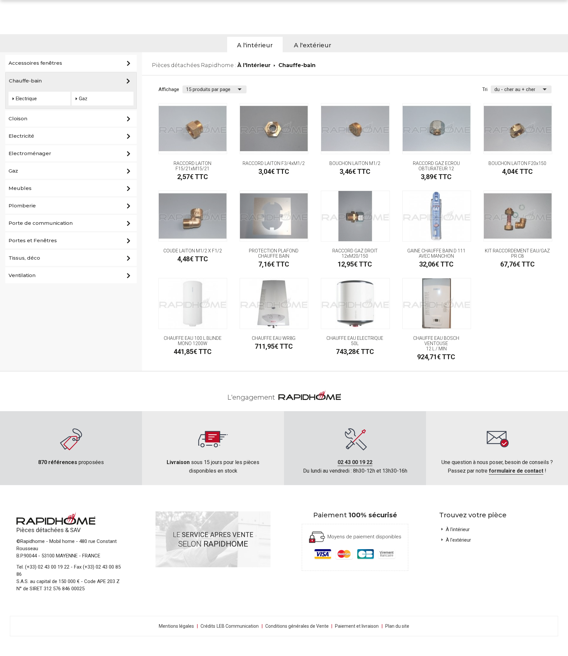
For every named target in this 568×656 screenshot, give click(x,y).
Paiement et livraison (357, 626)
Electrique (26, 99)
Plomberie (22, 205)
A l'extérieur (312, 45)
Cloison (18, 118)
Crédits (208, 626)
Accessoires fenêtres (35, 63)
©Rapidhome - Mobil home (45, 541)
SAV (75, 530)
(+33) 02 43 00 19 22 (47, 567)
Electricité (21, 136)
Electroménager (30, 153)
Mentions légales (176, 626)
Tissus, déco (24, 258)
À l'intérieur (458, 529)
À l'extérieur (458, 540)
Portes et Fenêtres (33, 240)
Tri (484, 89)
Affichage (168, 89)
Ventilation (22, 275)
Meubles (20, 188)
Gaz (83, 99)
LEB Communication (238, 626)
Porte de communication (41, 223)
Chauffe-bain (25, 81)
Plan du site (397, 626)
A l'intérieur (255, 45)
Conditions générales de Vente (298, 626)
